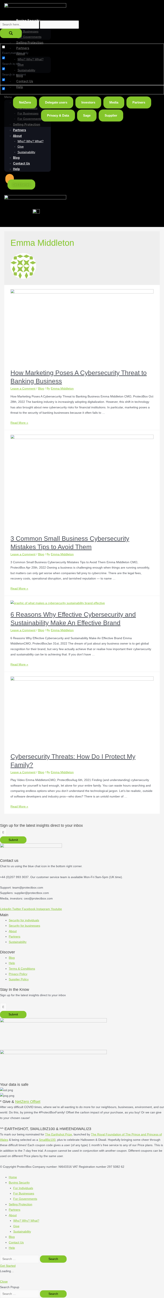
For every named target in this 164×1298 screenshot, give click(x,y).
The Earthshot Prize (58, 1134)
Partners (19, 130)
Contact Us (21, 163)
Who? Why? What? (31, 141)
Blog (16, 157)
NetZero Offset (27, 1101)
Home (13, 1177)
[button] (9, 179)
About (17, 136)
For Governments (25, 1198)
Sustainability (26, 152)
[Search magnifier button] (11, 33)
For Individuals (23, 1188)
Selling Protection (20, 1204)
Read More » (19, 422)
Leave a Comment (22, 388)
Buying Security (19, 1182)
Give (21, 146)
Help (16, 169)
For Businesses (23, 1193)
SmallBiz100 (47, 1139)
